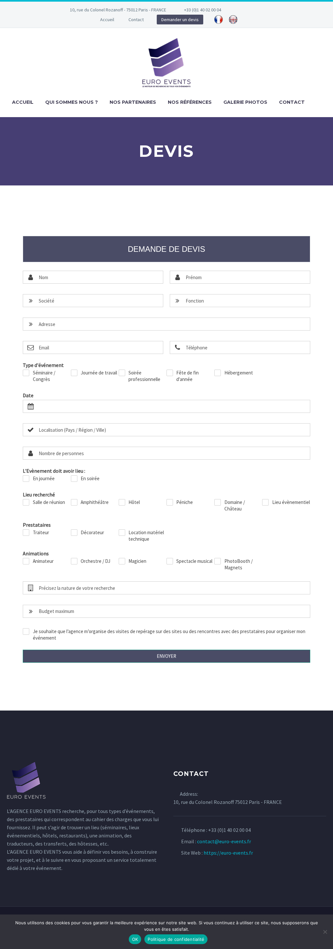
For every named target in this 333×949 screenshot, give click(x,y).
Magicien (137, 561)
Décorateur (92, 532)
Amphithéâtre (95, 502)
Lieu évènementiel (291, 502)
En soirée (90, 478)
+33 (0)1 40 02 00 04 (202, 10)
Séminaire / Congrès (44, 376)
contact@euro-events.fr (224, 841)
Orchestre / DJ (95, 561)
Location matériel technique (146, 535)
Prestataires (37, 524)
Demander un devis (180, 19)
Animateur (43, 561)
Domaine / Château (234, 505)
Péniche (184, 502)
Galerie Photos (245, 102)
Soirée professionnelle (144, 376)
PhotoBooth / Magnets (238, 564)
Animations (36, 553)
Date (28, 395)
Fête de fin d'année (187, 376)
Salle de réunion (49, 502)
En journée (44, 478)
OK (135, 939)
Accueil (107, 19)
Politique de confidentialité (176, 939)
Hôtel (134, 502)
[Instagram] (267, 9)
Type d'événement (43, 365)
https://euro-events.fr (228, 852)
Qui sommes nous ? (71, 102)
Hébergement (238, 373)
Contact (136, 19)
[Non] (325, 932)
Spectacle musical (194, 561)
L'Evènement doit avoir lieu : (54, 470)
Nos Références (190, 102)
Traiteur (41, 532)
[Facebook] (247, 9)
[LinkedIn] (257, 9)
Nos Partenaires (133, 102)
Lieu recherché (39, 494)
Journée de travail (99, 373)
